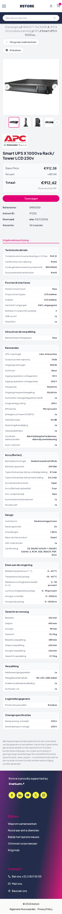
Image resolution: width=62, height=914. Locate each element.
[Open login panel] (51, 6)
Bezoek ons (19, 891)
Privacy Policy (45, 909)
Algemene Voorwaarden (23, 909)
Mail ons (17, 883)
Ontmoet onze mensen (22, 843)
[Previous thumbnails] (5, 122)
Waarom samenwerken (22, 823)
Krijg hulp (14, 850)
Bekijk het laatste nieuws (23, 837)
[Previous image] (7, 87)
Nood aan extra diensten (23, 830)
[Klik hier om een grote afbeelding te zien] (31, 87)
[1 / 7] (14, 122)
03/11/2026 (41, 219)
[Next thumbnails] (57, 122)
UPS (36, 31)
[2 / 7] (26, 122)
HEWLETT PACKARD (34, 27)
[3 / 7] (37, 122)
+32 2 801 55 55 (31, 876)
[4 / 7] (49, 122)
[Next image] (55, 87)
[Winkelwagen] (58, 5)
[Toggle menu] (4, 6)
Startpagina (12, 27)
